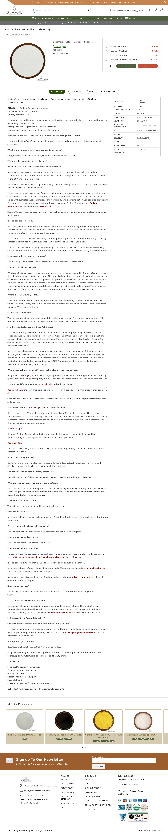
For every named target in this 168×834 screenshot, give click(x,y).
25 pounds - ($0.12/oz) (133, 51)
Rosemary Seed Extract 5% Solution (64, 734)
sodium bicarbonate (95, 568)
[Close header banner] (165, 2)
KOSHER (59, 738)
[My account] (149, 10)
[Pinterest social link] (30, 803)
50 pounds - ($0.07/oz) (133, 55)
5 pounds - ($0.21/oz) (133, 46)
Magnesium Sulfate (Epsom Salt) (143, 734)
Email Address (100, 757)
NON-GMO (68, 738)
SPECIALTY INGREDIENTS (21, 35)
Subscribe (142, 10)
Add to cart (126, 66)
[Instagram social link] (27, 803)
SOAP (146, 738)
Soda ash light (14, 390)
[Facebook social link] (21, 803)
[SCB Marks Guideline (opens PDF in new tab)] (123, 817)
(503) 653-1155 (40, 2)
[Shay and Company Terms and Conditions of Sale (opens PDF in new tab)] (72, 803)
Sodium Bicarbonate (61, 612)
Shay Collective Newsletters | (123, 10)
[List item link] (39, 786)
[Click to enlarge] (9, 79)
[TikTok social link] (37, 803)
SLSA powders (32, 557)
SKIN (112, 741)
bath (134, 738)
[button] (149, 10)
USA (24, 738)
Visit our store (82, 2)
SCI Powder (18, 557)
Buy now (147, 66)
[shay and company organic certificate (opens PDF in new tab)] (72, 797)
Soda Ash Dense (15, 443)
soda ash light (45, 384)
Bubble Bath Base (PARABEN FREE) (24, 734)
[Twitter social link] (24, 803)
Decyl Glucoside (73, 557)
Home (7, 35)
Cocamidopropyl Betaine (53, 557)
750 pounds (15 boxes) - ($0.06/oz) (133, 59)
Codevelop (157, 830)
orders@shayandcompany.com (80, 632)
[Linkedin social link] (34, 803)
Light (27, 375)
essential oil (45, 206)
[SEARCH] (88, 10)
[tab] (57, 92)
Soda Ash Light (15, 428)
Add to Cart (23, 730)
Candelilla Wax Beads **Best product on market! (103, 736)
